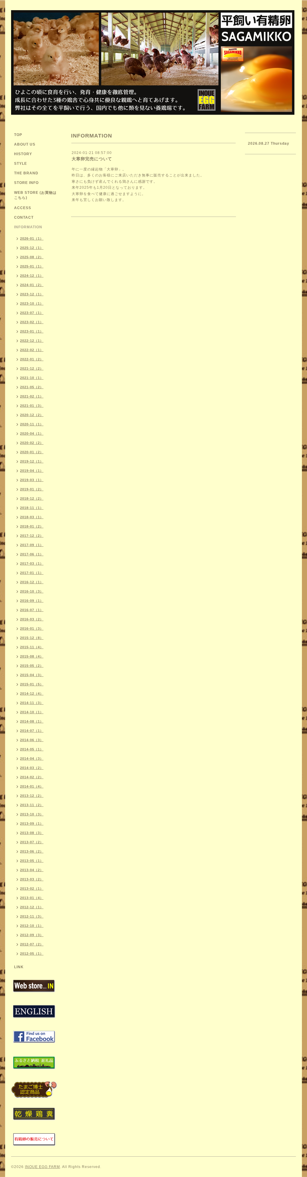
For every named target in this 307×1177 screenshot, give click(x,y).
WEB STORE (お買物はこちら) (35, 195)
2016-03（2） (31, 619)
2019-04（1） (31, 470)
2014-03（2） (31, 768)
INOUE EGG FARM (42, 1167)
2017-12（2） (31, 535)
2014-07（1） (31, 730)
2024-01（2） (31, 285)
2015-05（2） (31, 665)
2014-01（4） (31, 786)
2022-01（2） (31, 359)
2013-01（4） (31, 898)
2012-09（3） (31, 935)
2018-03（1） (31, 517)
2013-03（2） (31, 879)
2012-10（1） (31, 925)
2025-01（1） (31, 266)
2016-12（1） (31, 582)
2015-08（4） (31, 656)
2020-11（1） (31, 424)
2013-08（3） (31, 833)
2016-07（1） (31, 610)
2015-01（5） (31, 684)
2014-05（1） (31, 749)
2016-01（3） (31, 628)
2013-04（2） (31, 870)
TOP (18, 135)
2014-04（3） (31, 758)
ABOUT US (24, 144)
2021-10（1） (31, 378)
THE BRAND (26, 173)
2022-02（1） (31, 350)
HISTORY (23, 154)
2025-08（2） (31, 257)
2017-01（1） (31, 573)
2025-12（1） (31, 248)
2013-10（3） (31, 814)
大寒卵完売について (92, 158)
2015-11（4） (31, 647)
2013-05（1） (31, 860)
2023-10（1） (31, 303)
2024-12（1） (31, 275)
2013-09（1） (31, 823)
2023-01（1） (31, 331)
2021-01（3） (31, 405)
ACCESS (22, 208)
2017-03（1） (31, 563)
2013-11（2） (31, 805)
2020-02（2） (31, 443)
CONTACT (24, 217)
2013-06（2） (31, 851)
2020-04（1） (31, 433)
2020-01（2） (31, 452)
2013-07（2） (31, 842)
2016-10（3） (31, 591)
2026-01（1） (31, 238)
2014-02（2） (31, 777)
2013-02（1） (31, 888)
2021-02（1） (31, 396)
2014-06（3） (31, 740)
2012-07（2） (31, 944)
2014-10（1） (31, 712)
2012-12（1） (31, 907)
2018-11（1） (31, 508)
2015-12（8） (31, 638)
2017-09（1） (31, 545)
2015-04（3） (31, 675)
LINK (19, 967)
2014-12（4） (31, 693)
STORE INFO (26, 183)
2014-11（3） (31, 703)
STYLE (20, 163)
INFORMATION (28, 227)
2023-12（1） (31, 294)
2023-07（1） (31, 313)
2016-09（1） (31, 600)
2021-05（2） (31, 387)
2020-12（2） (31, 415)
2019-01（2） (31, 489)
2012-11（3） (31, 916)
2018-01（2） (31, 526)
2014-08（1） (31, 721)
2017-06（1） (31, 554)
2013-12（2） (31, 795)
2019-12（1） (31, 461)
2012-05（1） (31, 953)
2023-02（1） (31, 322)
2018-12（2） (31, 498)
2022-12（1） (31, 340)
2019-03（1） (31, 480)
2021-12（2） (31, 368)
